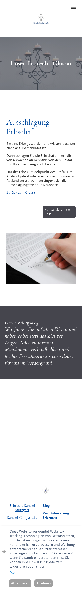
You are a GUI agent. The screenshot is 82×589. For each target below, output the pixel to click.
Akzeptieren (20, 583)
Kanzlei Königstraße (22, 518)
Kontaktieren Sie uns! (57, 212)
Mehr (14, 572)
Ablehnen (43, 583)
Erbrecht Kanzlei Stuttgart (22, 508)
